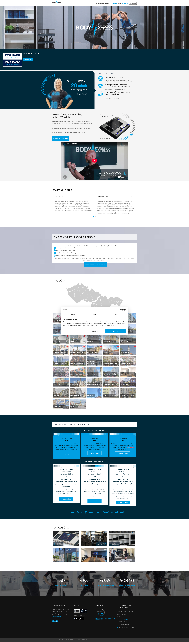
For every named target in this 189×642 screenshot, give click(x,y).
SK (135, 0)
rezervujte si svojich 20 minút (96, 264)
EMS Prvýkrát (106, 3)
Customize (93, 331)
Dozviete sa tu (28, 59)
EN (133, 0)
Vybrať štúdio (66, 455)
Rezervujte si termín (60, 138)
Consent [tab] (72, 314)
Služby (120, 3)
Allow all (115, 331)
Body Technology (56, 616)
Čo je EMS (99, 3)
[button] (66, 538)
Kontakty (125, 3)
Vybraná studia (123, 453)
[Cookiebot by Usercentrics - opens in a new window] (119, 310)
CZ (130, 0)
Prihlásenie (133, 3)
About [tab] (116, 314)
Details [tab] (94, 314)
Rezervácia (114, 3)
